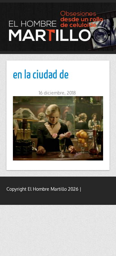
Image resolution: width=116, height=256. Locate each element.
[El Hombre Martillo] (58, 26)
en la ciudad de (41, 74)
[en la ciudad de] (58, 128)
